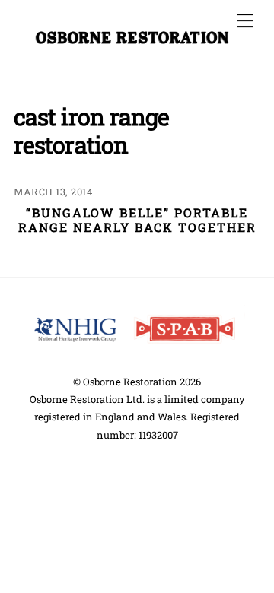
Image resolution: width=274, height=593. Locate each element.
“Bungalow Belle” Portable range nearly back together (137, 220)
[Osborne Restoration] (133, 39)
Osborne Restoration (130, 381)
